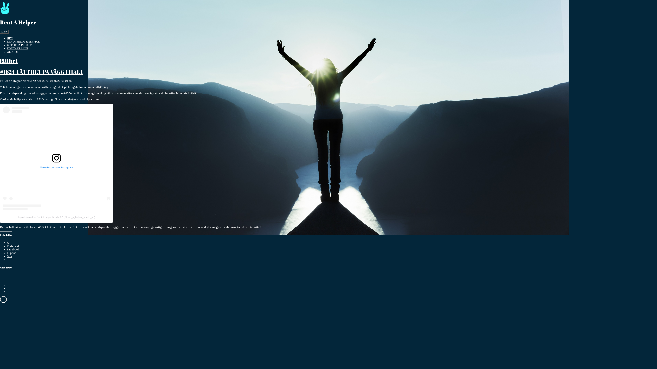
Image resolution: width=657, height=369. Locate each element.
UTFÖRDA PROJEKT (20, 45)
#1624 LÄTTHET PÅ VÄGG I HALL (41, 72)
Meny (4, 31)
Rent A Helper (18, 22)
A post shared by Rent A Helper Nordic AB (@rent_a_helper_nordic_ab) (56, 217)
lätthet (9, 60)
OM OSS (12, 51)
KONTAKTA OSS (17, 48)
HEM (10, 38)
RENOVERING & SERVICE (23, 41)
